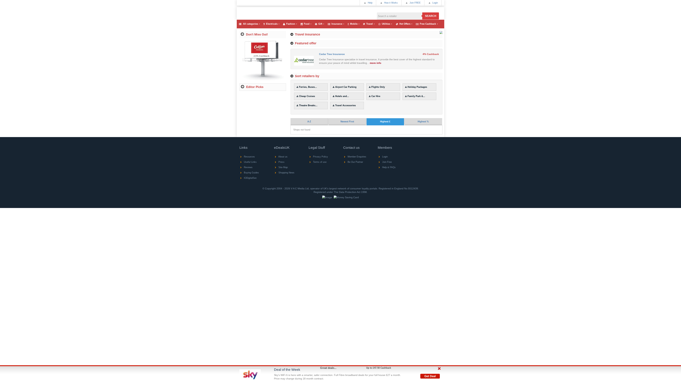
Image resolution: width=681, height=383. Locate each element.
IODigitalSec (250, 178)
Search (430, 15)
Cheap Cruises (307, 96)
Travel (369, 24)
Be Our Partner (355, 162)
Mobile (354, 24)
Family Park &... (416, 96)
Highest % (423, 121)
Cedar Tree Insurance (332, 54)
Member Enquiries (356, 156)
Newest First (347, 121)
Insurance (336, 24)
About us (282, 156)
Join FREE (415, 2)
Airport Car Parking (345, 87)
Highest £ (385, 121)
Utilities (386, 24)
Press (281, 162)
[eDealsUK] (240, 8)
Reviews (248, 167)
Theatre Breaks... (308, 105)
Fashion (290, 24)
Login (435, 2)
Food (306, 24)
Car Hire (375, 96)
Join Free (386, 162)
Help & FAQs (388, 167)
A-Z (309, 121)
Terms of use (319, 162)
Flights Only (378, 87)
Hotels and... (342, 96)
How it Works (390, 2)
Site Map (283, 167)
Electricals (272, 24)
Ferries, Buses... (308, 87)
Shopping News (286, 172)
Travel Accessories (345, 105)
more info (375, 63)
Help (369, 2)
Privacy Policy (320, 156)
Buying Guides (251, 172)
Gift (320, 24)
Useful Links (250, 162)
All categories (250, 24)
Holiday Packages (417, 87)
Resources (249, 156)
